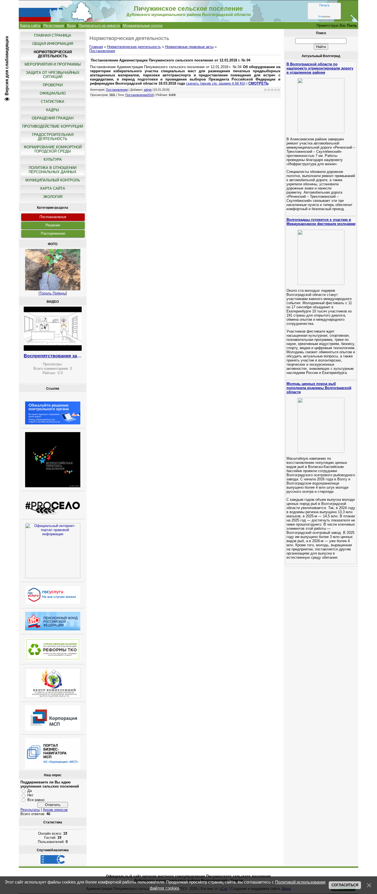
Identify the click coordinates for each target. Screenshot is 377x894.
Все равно (35, 800)
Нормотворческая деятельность (134, 47)
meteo (324, 16)
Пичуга (324, 5)
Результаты (30, 810)
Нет (30, 795)
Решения (53, 225)
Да (29, 791)
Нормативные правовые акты (189, 47)
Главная (96, 47)
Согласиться (344, 885)
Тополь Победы (53, 293)
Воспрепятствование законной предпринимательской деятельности (53, 356)
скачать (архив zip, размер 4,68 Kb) (215, 83)
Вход (71, 25)
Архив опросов (55, 810)
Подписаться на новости (99, 25)
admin (148, 89)
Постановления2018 (139, 95)
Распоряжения (53, 233)
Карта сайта (30, 25)
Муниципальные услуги (142, 25)
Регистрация (53, 25)
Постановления (52, 217)
